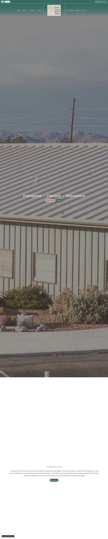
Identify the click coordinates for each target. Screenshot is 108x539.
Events (40, 10)
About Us (54, 480)
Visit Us (59, 200)
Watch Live (50, 200)
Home (18, 10)
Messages (78, 10)
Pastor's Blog (70, 10)
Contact (7, 1)
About (24, 10)
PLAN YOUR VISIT (8, 536)
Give (84, 10)
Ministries (32, 10)
